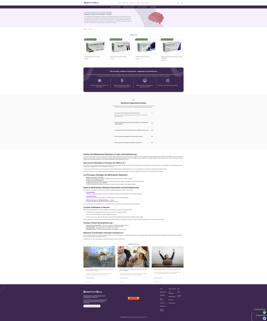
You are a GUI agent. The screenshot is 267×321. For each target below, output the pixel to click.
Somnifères (162, 295)
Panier (178, 3)
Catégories (132, 2)
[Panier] (178, 2)
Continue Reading (90, 278)
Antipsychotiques (172, 288)
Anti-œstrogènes (171, 292)
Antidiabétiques (172, 296)
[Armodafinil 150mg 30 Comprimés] (95, 47)
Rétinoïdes (171, 299)
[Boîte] (181, 2)
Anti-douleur (161, 299)
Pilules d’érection (162, 310)
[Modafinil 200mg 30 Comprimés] (146, 47)
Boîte (182, 3)
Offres (138, 2)
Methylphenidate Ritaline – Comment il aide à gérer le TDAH (167, 269)
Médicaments (125, 2)
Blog (142, 2)
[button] (133, 100)
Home (119, 2)
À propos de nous (179, 296)
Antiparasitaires (172, 303)
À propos (147, 2)
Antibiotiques (163, 306)
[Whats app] (264, 312)
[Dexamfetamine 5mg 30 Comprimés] (120, 47)
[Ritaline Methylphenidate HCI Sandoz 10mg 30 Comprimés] (171, 47)
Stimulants (162, 303)
